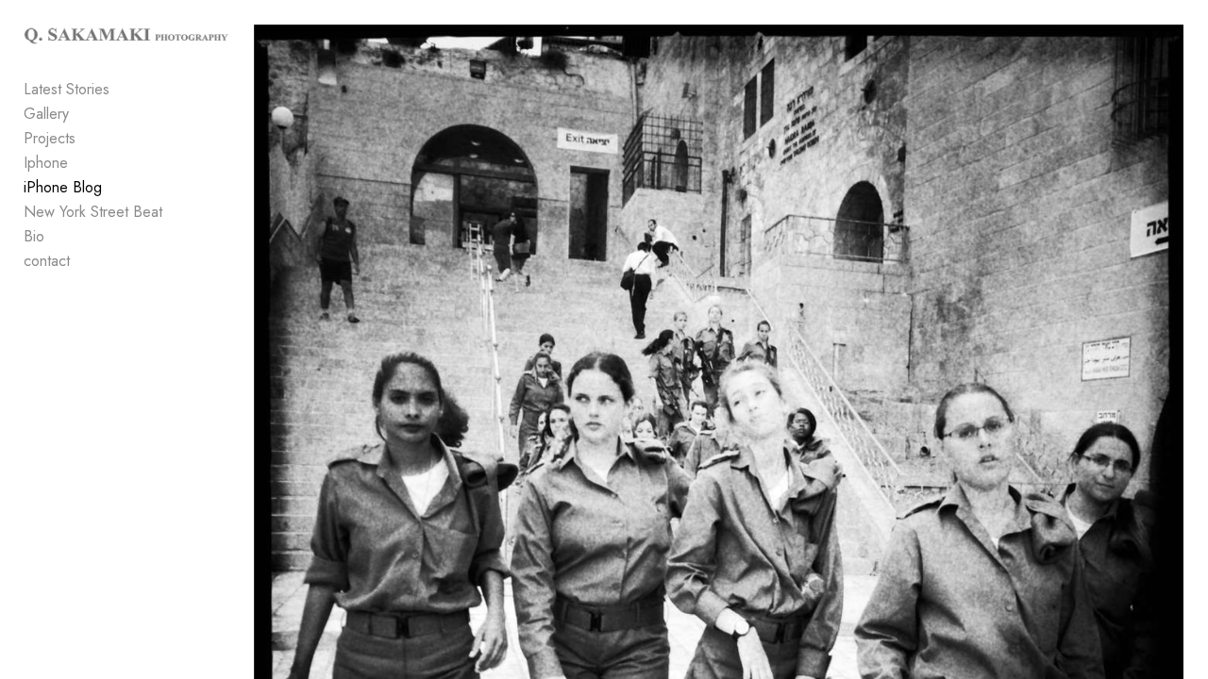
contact (47, 261)
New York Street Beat (93, 212)
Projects (50, 138)
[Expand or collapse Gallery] (82, 114)
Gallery (46, 113)
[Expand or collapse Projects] (88, 138)
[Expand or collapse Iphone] (81, 163)
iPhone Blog (63, 187)
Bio (34, 236)
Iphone (46, 163)
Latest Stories (66, 89)
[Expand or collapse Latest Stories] (122, 89)
